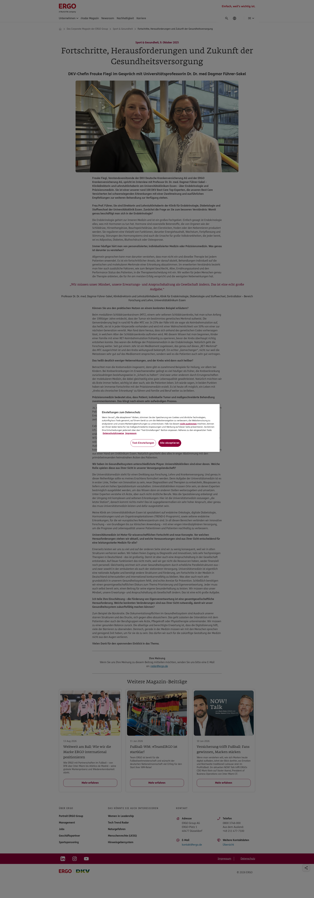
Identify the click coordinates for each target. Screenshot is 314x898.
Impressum (131, 433)
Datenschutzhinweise (113, 433)
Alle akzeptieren (169, 443)
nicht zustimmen (188, 424)
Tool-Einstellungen (143, 443)
